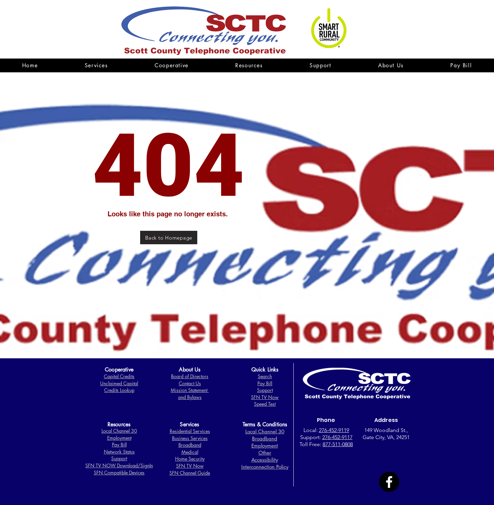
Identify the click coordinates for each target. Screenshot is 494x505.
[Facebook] (389, 482)
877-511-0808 (338, 444)
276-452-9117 (337, 437)
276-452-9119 (334, 430)
